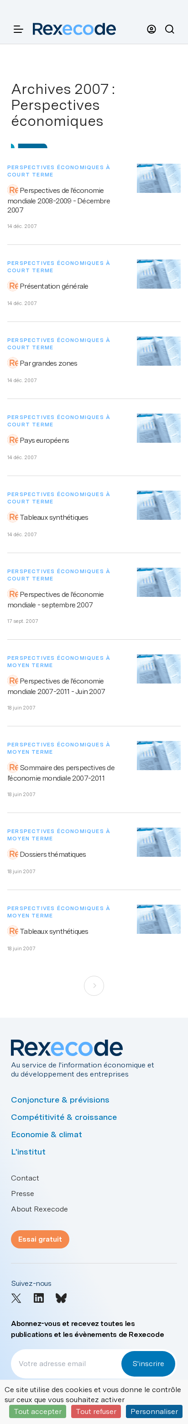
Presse (22, 1193)
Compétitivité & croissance (64, 1117)
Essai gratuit (40, 1239)
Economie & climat (46, 1134)
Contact (25, 1178)
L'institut (28, 1151)
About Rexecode (39, 1209)
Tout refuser (96, 1411)
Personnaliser (154, 1411)
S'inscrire (148, 1363)
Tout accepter (38, 1411)
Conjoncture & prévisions (60, 1099)
